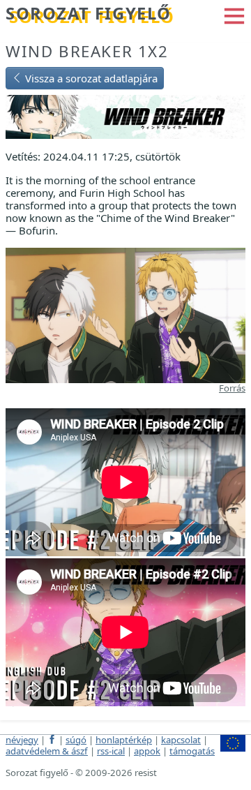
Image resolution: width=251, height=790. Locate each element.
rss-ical (111, 751)
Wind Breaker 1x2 (87, 51)
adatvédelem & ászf (47, 751)
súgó (76, 739)
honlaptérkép (124, 739)
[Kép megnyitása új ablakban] (125, 314)
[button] (234, 14)
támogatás (192, 751)
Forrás (232, 388)
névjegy (22, 739)
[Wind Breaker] (125, 116)
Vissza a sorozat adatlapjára (90, 78)
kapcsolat (181, 739)
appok (147, 751)
